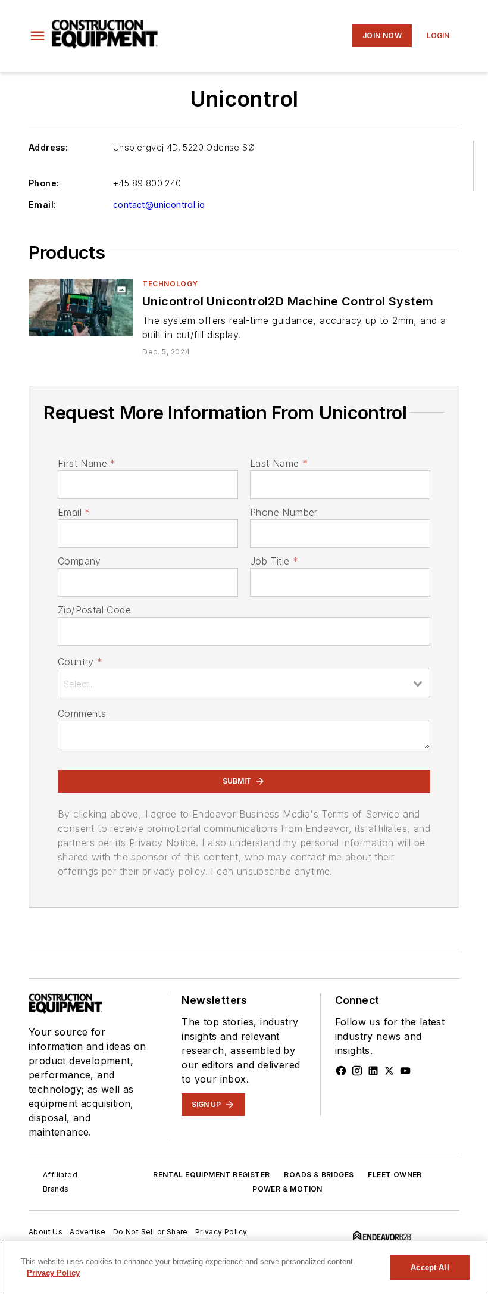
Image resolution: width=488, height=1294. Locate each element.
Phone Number (284, 512)
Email (74, 512)
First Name (86, 463)
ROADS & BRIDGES (319, 1174)
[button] (37, 36)
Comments (82, 713)
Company (79, 561)
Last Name (279, 463)
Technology (170, 283)
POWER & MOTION (287, 1188)
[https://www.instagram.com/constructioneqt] (357, 1071)
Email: (42, 204)
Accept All (430, 1267)
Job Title (274, 561)
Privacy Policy (221, 1231)
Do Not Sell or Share (150, 1231)
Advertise (88, 1231)
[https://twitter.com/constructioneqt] (389, 1071)
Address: (48, 147)
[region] (244, 1267)
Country (80, 662)
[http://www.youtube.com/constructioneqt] (405, 1071)
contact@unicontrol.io (159, 204)
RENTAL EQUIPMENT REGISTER (211, 1174)
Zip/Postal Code (94, 610)
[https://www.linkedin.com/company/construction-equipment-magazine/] (373, 1071)
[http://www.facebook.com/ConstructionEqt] (341, 1071)
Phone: (44, 183)
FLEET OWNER (394, 1174)
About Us (45, 1231)
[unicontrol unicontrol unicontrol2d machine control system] (81, 307)
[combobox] (244, 683)
